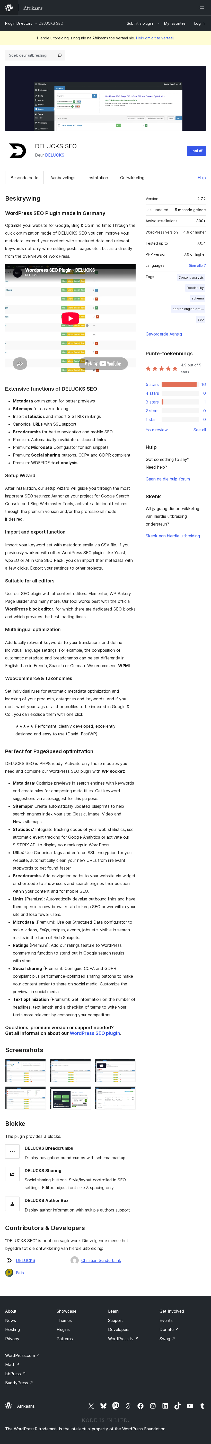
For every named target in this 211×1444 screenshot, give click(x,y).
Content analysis (191, 277)
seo (201, 319)
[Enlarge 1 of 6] (38, 1066)
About (10, 1311)
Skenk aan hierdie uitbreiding (173, 535)
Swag (167, 1338)
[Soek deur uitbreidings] (60, 55)
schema (198, 298)
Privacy (12, 1338)
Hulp (202, 177)
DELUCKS (54, 155)
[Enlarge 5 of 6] (83, 1093)
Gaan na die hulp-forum (168, 479)
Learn (113, 1311)
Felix (20, 1272)
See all (200, 429)
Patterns (65, 1338)
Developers (118, 1329)
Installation (97, 177)
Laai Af (196, 151)
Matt (12, 1364)
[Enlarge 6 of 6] (128, 1093)
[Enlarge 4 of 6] (38, 1093)
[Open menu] (203, 7)
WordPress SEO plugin (95, 1033)
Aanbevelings (62, 177)
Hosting (12, 1329)
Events (166, 1320)
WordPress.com (22, 1355)
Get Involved (172, 1311)
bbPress (15, 1373)
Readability (195, 288)
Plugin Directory (18, 23)
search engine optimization (189, 309)
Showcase (66, 1311)
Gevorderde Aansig (164, 334)
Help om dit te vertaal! (155, 38)
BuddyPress (19, 1382)
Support (115, 1320)
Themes (64, 1320)
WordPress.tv (123, 1338)
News (10, 1320)
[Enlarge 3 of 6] (128, 1066)
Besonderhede (24, 177)
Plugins (63, 1329)
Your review (157, 429)
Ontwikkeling (132, 177)
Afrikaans (26, 1406)
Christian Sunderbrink (101, 1260)
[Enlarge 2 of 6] (83, 1066)
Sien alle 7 (197, 265)
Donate (169, 1329)
